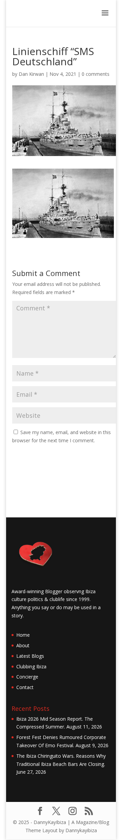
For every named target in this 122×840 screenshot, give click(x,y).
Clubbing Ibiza (31, 666)
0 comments (95, 74)
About (22, 645)
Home (23, 635)
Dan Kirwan (31, 74)
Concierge (27, 676)
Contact (25, 687)
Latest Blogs (30, 656)
